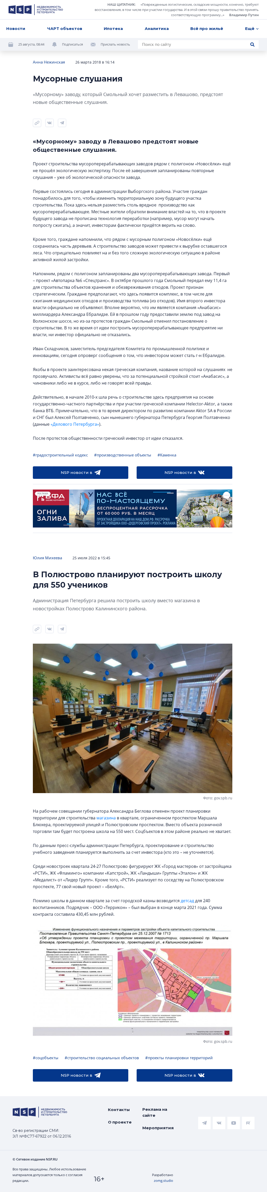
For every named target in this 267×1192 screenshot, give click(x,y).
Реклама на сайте (154, 1112)
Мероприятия (158, 1127)
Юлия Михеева (47, 557)
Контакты (119, 1109)
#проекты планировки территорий (179, 1057)
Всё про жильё (206, 28)
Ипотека (113, 28)
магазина (106, 818)
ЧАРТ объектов (64, 28)
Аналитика (157, 28)
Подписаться (72, 44)
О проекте (120, 1122)
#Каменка (166, 454)
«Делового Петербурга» (75, 424)
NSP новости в (76, 472)
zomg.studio (163, 1180)
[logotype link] (35, 9)
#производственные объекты (122, 454)
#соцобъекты (45, 1057)
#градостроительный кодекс (60, 454)
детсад (187, 901)
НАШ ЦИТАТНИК (121, 4)
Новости (15, 28)
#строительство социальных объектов (102, 1057)
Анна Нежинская (49, 62)
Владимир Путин (244, 14)
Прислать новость (115, 44)
